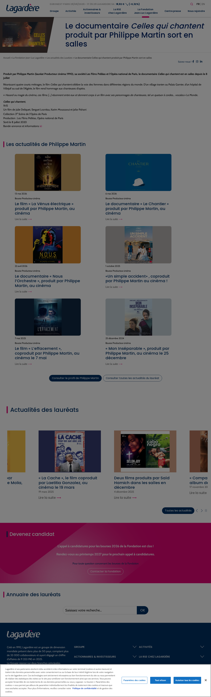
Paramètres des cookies (134, 680)
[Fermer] (205, 680)
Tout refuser (160, 680)
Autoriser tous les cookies (187, 680)
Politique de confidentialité (84, 688)
